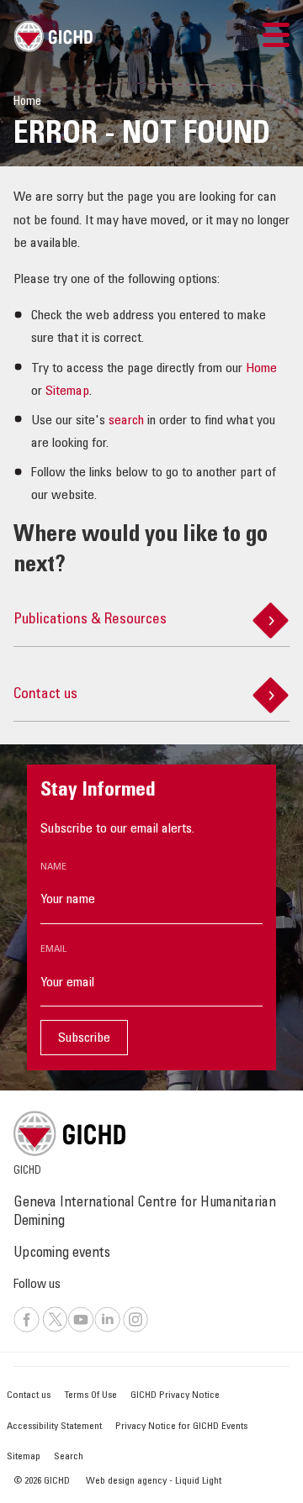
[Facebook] (26, 1330)
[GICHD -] (53, 36)
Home (261, 369)
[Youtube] (80, 1330)
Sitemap (67, 391)
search (126, 421)
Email (53, 949)
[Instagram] (136, 1330)
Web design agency (127, 1481)
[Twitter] (55, 1330)
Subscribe (84, 1038)
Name (53, 867)
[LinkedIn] (107, 1330)
